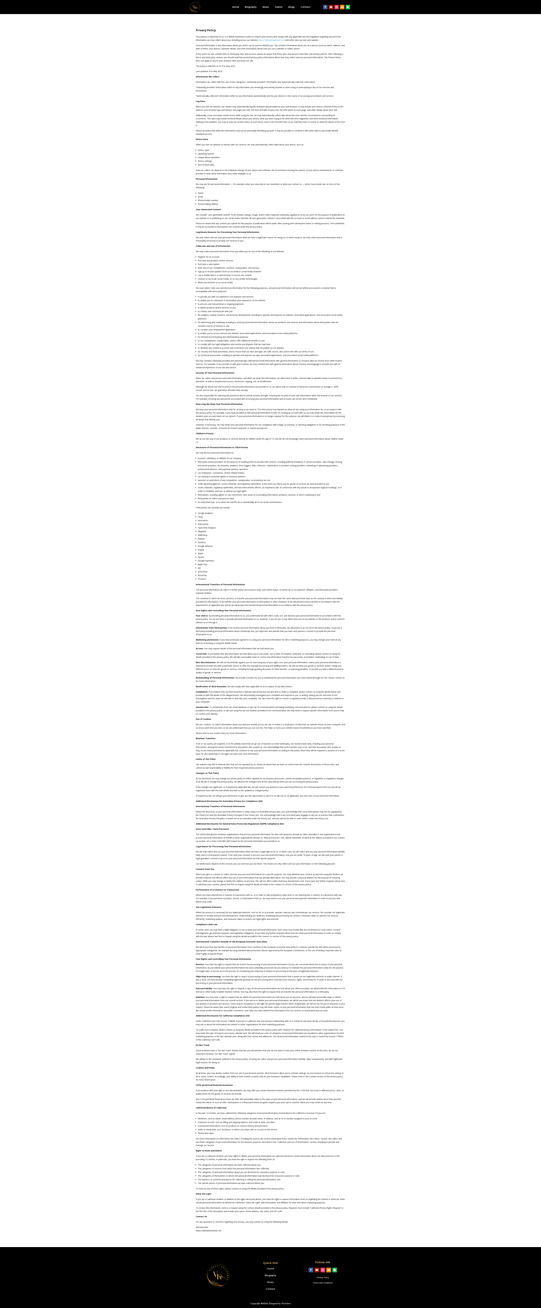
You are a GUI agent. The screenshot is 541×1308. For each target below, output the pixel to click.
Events (278, 7)
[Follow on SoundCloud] (342, 7)
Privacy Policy (323, 1277)
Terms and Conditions (323, 1282)
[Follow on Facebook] (325, 7)
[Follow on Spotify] (348, 7)
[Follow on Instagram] (336, 7)
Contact (305, 7)
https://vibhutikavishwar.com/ (272, 40)
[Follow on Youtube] (331, 7)
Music (265, 7)
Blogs (291, 7)
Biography (251, 7)
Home (235, 7)
